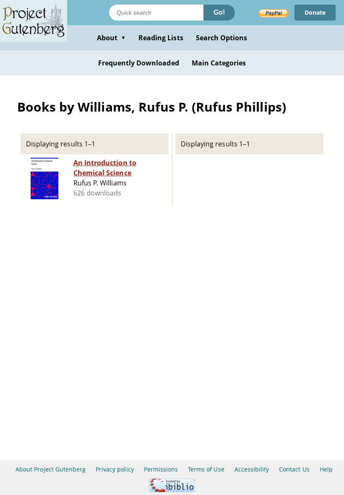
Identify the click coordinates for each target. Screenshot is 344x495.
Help (326, 469)
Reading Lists (160, 37)
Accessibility (252, 469)
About (111, 37)
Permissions (161, 469)
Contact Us (294, 469)
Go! (219, 12)
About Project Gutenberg (51, 469)
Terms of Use (206, 469)
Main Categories (219, 63)
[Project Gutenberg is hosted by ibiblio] (172, 490)
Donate (315, 12)
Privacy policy (115, 469)
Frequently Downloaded (138, 63)
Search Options (222, 37)
